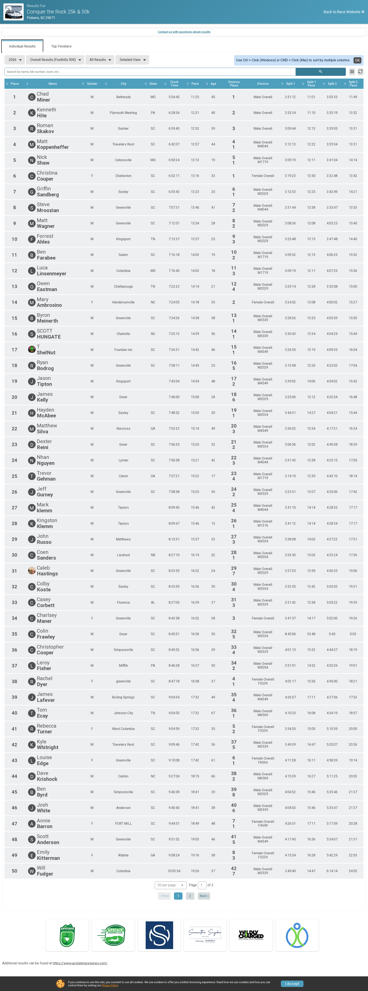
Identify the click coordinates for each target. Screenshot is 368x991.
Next (203, 896)
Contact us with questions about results (184, 31)
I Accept (292, 984)
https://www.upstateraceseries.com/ (80, 963)
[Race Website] (15, 11)
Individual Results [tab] (22, 46)
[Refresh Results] (360, 71)
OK (357, 60)
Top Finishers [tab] (61, 46)
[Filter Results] (352, 71)
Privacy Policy (110, 985)
